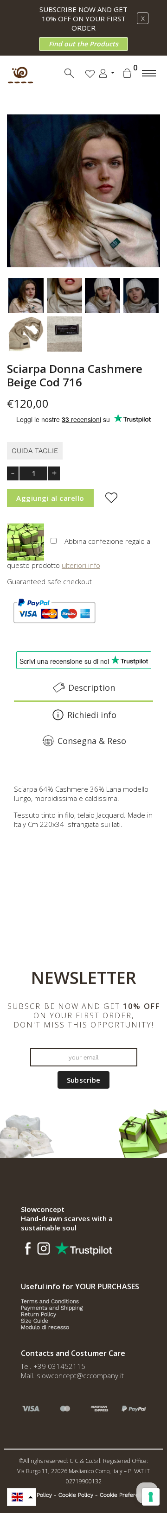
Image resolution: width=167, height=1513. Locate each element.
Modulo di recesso (45, 1327)
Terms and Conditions (50, 1301)
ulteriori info (81, 565)
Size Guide (34, 1321)
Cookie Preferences (125, 1495)
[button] (21, 1497)
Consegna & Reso (92, 740)
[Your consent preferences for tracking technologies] (151, 1497)
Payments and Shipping (52, 1308)
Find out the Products (83, 43)
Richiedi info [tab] (91, 714)
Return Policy (38, 1314)
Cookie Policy (75, 1495)
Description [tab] (91, 687)
